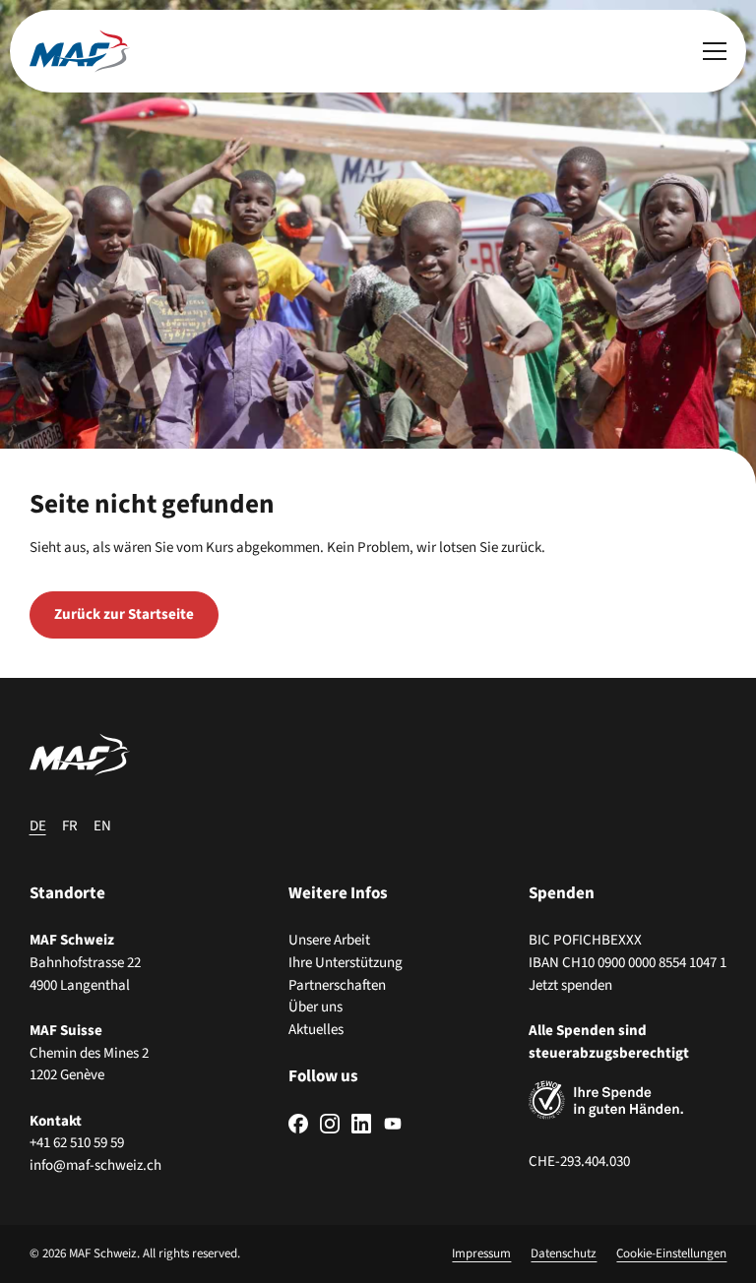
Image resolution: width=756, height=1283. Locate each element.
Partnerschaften (337, 985)
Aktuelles (316, 1029)
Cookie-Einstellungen (671, 1253)
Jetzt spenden (570, 985)
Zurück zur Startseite (124, 614)
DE (38, 826)
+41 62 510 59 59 (77, 1142)
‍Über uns (315, 1007)
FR (70, 826)
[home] (80, 51)
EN (102, 826)
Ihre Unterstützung (345, 962)
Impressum (481, 1253)
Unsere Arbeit (329, 940)
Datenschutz (564, 1253)
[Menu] (714, 51)
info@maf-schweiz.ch (95, 1165)
